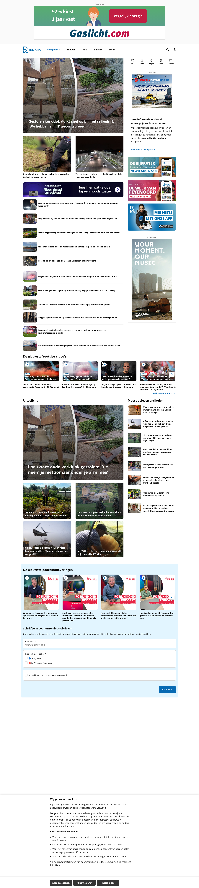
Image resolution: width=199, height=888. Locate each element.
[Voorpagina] (32, 49)
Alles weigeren (84, 882)
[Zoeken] (167, 49)
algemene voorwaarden (58, 675)
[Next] (171, 374)
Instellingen (108, 882)
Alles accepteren (61, 882)
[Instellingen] (174, 49)
